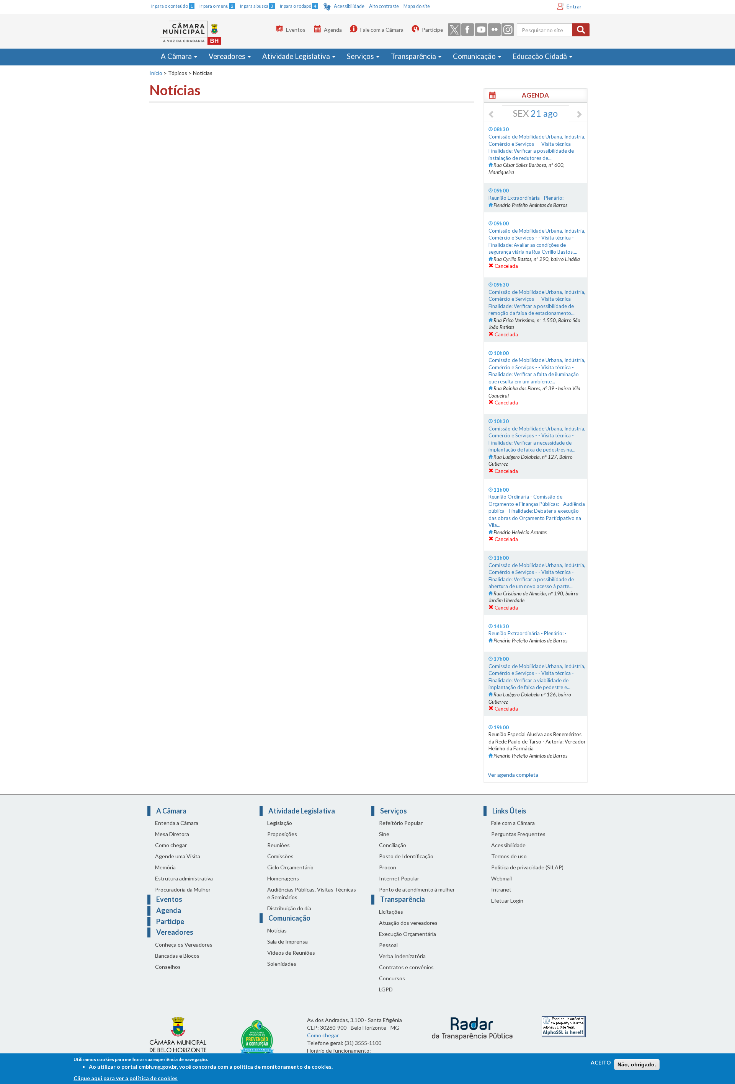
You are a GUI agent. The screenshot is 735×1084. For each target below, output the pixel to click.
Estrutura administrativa (184, 878)
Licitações (391, 911)
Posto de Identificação (406, 856)
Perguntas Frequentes (518, 834)
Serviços (361, 56)
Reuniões (278, 845)
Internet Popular (399, 878)
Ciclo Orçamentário (290, 867)
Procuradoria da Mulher (183, 889)
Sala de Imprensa (287, 941)
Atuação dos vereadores (408, 922)
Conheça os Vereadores (183, 944)
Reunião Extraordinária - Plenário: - (527, 198)
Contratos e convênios (406, 967)
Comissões (280, 856)
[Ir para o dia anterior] (491, 114)
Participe (432, 29)
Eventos (295, 29)
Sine (384, 834)
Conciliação (392, 845)
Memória (165, 867)
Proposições (282, 834)
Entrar (574, 6)
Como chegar (171, 845)
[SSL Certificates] (564, 1026)
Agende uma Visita (177, 856)
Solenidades (281, 963)
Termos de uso (509, 856)
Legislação (279, 823)
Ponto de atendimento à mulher (417, 889)
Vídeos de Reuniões (291, 952)
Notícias (277, 930)
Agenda (333, 29)
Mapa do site (416, 6)
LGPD (386, 989)
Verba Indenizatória (402, 956)
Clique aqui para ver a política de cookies (126, 1078)
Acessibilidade (349, 6)
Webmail (501, 878)
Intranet (501, 889)
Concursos (392, 978)
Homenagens (283, 878)
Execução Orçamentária (407, 934)
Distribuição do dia (289, 908)
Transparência (414, 56)
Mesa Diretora (172, 834)
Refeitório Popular (401, 823)
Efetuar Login (507, 900)
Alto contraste (384, 6)
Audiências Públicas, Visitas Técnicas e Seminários (311, 893)
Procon (387, 867)
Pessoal (388, 945)
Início (155, 73)
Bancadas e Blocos (177, 955)
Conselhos (168, 966)
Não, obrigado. (636, 1064)
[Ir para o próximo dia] (578, 114)
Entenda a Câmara (176, 823)
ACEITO (601, 1062)
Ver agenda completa (513, 774)
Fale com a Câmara (381, 29)
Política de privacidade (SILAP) (527, 867)
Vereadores (228, 56)
